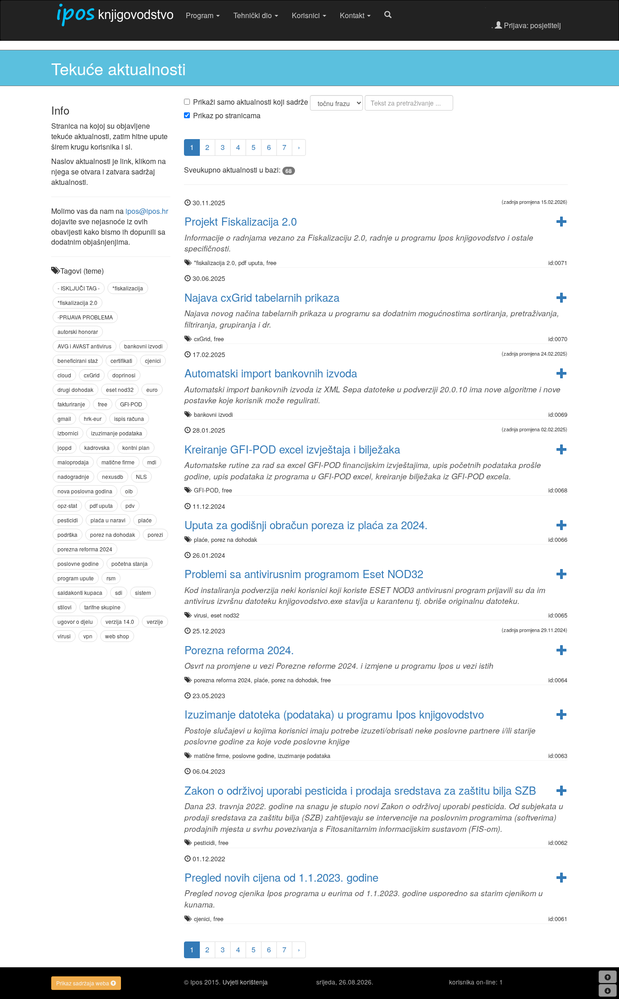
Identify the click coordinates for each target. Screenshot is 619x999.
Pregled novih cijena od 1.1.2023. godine (281, 877)
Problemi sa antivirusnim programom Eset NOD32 (303, 573)
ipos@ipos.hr (147, 211)
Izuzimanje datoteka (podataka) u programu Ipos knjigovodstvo (334, 714)
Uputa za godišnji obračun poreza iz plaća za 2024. (306, 524)
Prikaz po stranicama (227, 116)
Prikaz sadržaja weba (83, 983)
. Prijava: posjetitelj (526, 25)
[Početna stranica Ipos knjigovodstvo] (115, 14)
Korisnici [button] (307, 15)
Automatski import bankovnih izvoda (270, 373)
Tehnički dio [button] (253, 15)
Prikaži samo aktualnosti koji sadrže (250, 102)
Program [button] (200, 15)
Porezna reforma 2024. (239, 649)
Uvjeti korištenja (245, 981)
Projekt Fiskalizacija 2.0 (240, 221)
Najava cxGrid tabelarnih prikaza (261, 297)
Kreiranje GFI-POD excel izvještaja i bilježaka (292, 449)
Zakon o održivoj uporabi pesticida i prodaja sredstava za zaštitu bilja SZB (360, 790)
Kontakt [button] (353, 15)
